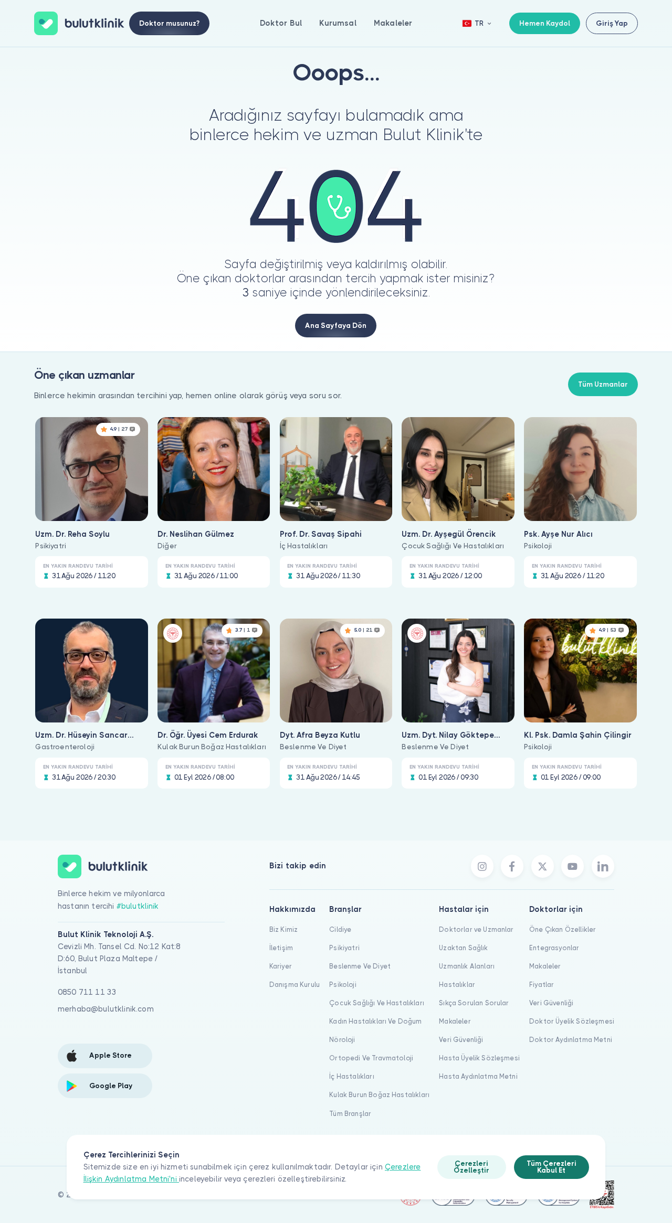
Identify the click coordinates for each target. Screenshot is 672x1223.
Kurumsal (337, 23)
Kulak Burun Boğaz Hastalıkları (379, 1095)
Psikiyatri (344, 948)
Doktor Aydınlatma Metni (570, 1040)
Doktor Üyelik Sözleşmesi (571, 1021)
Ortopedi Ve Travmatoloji (371, 1058)
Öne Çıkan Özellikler (562, 929)
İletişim (281, 948)
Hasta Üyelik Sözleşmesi (479, 1058)
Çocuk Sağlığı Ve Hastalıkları (376, 1003)
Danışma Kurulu (294, 984)
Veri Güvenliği (461, 1040)
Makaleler (393, 23)
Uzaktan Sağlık (463, 948)
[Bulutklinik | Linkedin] (603, 866)
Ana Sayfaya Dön (335, 325)
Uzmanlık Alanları (467, 966)
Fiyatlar (541, 984)
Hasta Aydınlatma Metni (478, 1076)
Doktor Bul (281, 23)
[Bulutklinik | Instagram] (482, 866)
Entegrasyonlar (554, 948)
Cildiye (340, 929)
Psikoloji (342, 984)
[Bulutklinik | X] (542, 866)
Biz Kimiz (283, 929)
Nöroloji (342, 1040)
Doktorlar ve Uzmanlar (476, 929)
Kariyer (280, 966)
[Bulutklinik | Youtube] (572, 866)
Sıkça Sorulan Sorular (474, 1003)
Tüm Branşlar (350, 1114)
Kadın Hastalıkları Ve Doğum (375, 1021)
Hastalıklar (457, 984)
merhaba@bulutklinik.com (106, 1009)
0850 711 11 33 (87, 992)
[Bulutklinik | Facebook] (512, 866)
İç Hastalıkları (351, 1076)
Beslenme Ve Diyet (360, 966)
